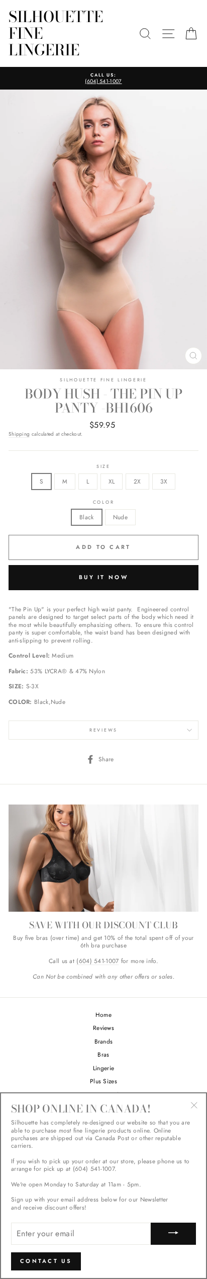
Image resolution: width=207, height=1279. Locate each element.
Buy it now (103, 577)
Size (103, 466)
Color (103, 502)
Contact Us (46, 1261)
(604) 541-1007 (97, 961)
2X (137, 481)
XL (112, 481)
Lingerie (103, 1068)
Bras (103, 1054)
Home (103, 1014)
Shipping (19, 434)
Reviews (103, 1027)
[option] (103, 78)
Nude (120, 517)
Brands (103, 1041)
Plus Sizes (103, 1081)
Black (86, 517)
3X (164, 481)
